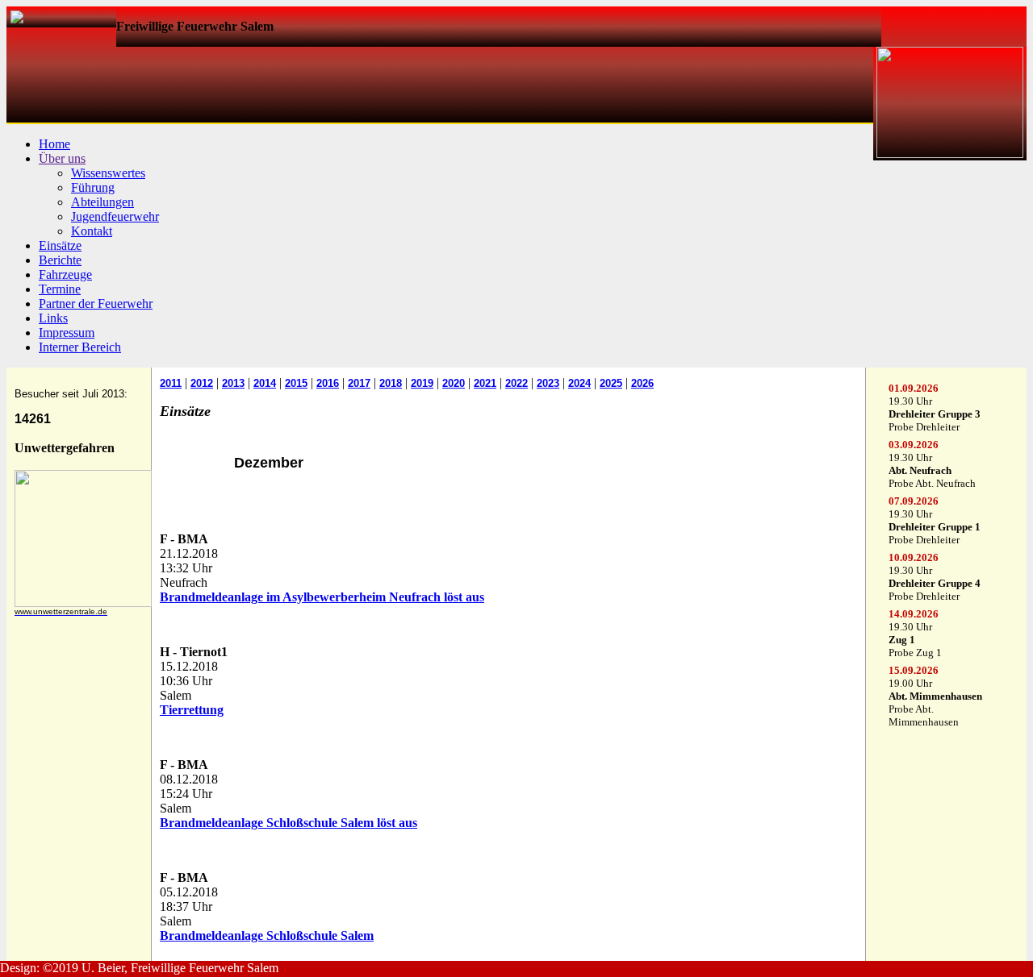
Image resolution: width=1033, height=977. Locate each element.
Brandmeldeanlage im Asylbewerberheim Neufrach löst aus (322, 597)
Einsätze (60, 245)
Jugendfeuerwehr (115, 216)
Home (54, 144)
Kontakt (91, 231)
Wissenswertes (108, 173)
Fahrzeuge (65, 274)
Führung (93, 187)
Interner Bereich (80, 347)
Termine (60, 289)
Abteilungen (102, 202)
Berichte (60, 260)
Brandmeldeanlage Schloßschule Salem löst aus (288, 822)
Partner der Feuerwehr (96, 303)
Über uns (62, 158)
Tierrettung (192, 710)
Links (53, 318)
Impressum (66, 332)
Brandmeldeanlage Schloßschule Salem (267, 935)
